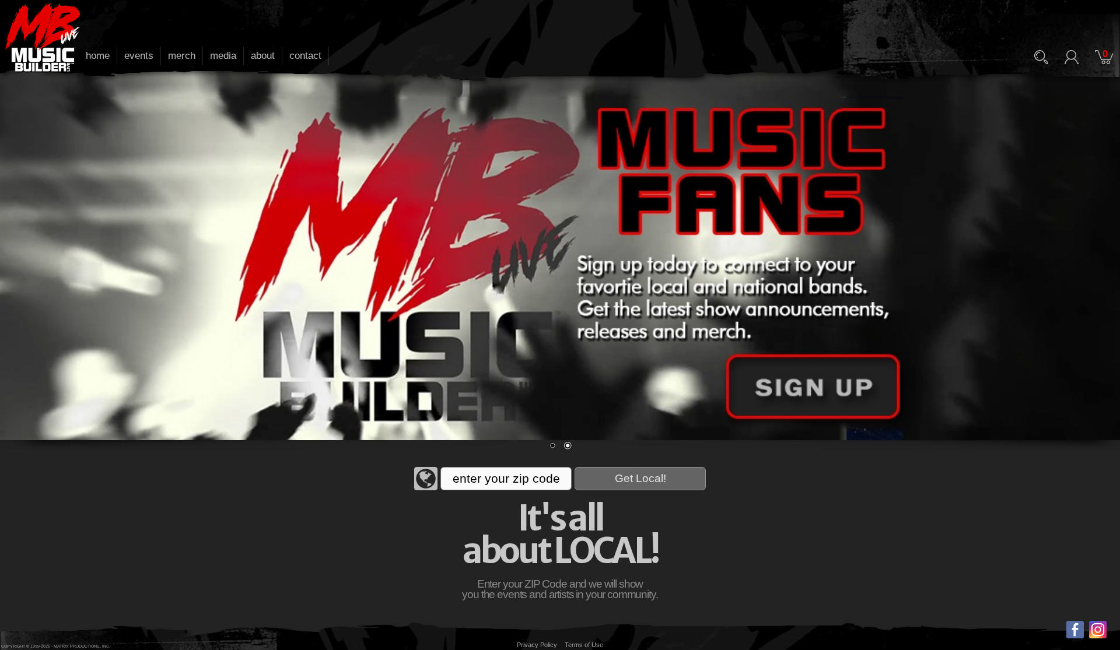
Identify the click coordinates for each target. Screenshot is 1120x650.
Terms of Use (584, 644)
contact (305, 55)
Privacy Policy (537, 644)
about (263, 55)
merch (181, 55)
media (223, 55)
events (138, 55)
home (98, 55)
